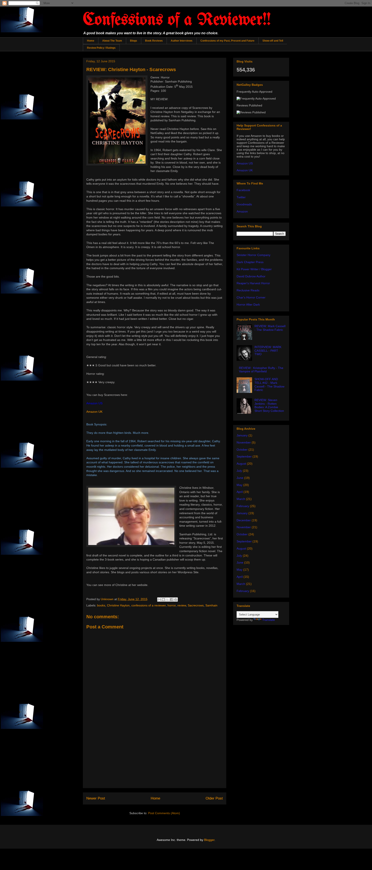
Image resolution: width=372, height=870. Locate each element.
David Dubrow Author (251, 276)
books (101, 605)
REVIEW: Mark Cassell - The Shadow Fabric (269, 327)
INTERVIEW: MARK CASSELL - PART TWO (267, 350)
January (242, 435)
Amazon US (245, 163)
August (241, 463)
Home (90, 40)
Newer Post (95, 798)
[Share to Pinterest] (176, 599)
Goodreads (244, 204)
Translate (268, 620)
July (239, 470)
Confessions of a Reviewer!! (177, 20)
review (181, 605)
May (239, 485)
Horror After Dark (248, 304)
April (240, 492)
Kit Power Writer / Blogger (254, 269)
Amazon (242, 211)
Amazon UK (94, 411)
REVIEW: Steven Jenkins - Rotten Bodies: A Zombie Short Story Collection (269, 405)
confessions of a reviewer (148, 605)
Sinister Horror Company (253, 255)
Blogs (133, 40)
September (244, 456)
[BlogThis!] (163, 599)
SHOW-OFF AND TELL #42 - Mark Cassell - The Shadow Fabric (269, 384)
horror (171, 605)
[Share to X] (167, 599)
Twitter (241, 197)
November (244, 442)
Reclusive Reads (248, 290)
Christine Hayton (118, 605)
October (242, 449)
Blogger (209, 840)
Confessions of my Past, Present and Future (227, 40)
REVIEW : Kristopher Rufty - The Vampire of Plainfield (261, 369)
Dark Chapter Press (250, 262)
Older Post (214, 798)
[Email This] (159, 599)
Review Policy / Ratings (101, 47)
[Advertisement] (154, 758)
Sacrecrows (196, 605)
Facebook (243, 190)
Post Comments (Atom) (164, 813)
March (241, 499)
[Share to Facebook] (171, 599)
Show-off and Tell (272, 40)
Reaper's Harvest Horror (253, 283)
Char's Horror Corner (251, 297)
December (244, 520)
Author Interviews (181, 40)
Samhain (211, 605)
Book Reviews (154, 40)
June (240, 478)
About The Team (112, 40)
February (243, 506)
